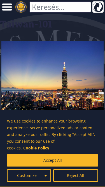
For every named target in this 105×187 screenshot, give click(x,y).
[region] (52, 148)
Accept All (52, 160)
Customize (27, 175)
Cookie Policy (36, 148)
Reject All (75, 175)
